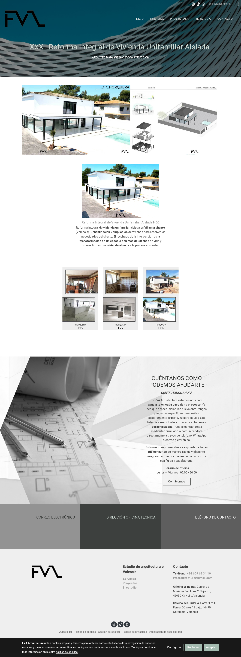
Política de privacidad (135, 631)
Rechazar (193, 647)
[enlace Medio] (201, 526)
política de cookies (67, 651)
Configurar (174, 647)
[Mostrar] (119, 120)
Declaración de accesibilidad (165, 631)
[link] (25, 18)
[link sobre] (45, 572)
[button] (179, 18)
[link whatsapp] (203, 4)
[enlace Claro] (40, 526)
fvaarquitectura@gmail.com (192, 578)
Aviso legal (65, 631)
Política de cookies (85, 631)
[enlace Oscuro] (120, 526)
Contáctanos (176, 481)
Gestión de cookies (109, 631)
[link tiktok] (198, 4)
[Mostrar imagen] (80, 298)
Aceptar (211, 647)
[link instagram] (193, 4)
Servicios (129, 578)
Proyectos (130, 583)
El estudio (130, 587)
